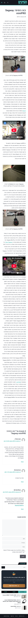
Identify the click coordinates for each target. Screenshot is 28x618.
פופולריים (22, 592)
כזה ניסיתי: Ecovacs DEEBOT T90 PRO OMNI (12, 595)
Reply (22, 462)
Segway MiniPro (19, 505)
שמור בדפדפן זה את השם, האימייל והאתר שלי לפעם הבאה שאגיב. (13, 551)
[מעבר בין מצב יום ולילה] (5, 2)
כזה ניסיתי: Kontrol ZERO (16, 606)
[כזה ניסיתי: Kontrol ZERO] (24, 608)
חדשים (14, 592)
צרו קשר (12, 616)
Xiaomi (24, 110)
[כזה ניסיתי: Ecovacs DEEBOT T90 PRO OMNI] (24, 596)
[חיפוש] (8, 3)
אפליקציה (18, 382)
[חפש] (3, 567)
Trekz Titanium (8, 242)
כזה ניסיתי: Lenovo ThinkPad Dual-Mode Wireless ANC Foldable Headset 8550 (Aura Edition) (12, 601)
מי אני (16, 616)
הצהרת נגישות (6, 616)
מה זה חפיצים (21, 616)
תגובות (5, 592)
